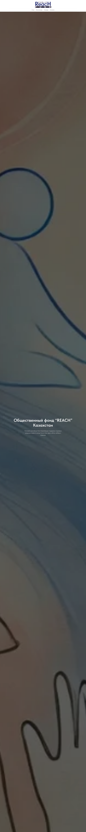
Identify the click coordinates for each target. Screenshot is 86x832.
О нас (33, 10)
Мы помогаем (39, 10)
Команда (46, 10)
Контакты (52, 10)
